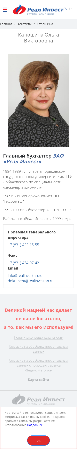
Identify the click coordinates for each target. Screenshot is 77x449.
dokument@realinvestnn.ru (31, 280)
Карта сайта (38, 379)
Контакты (24, 24)
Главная (6, 24)
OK (39, 441)
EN (70, 8)
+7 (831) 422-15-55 (23, 244)
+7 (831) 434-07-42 (23, 262)
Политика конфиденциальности (38, 337)
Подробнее (35, 425)
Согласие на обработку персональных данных (38, 349)
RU (65, 8)
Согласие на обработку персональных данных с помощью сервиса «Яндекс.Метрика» (38, 365)
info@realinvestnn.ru (25, 275)
